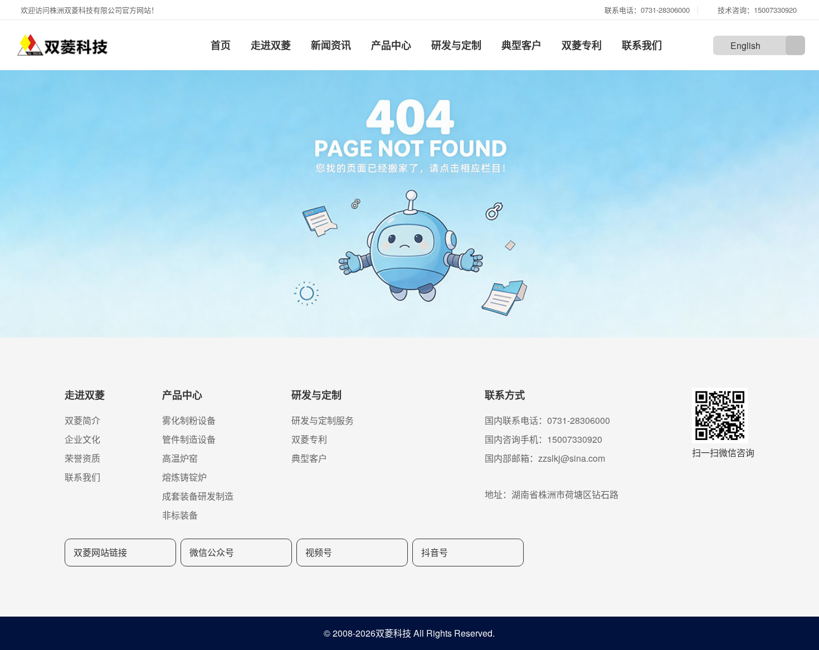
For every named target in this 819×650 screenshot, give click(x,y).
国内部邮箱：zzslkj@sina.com (545, 458)
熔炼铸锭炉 (184, 477)
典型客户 (521, 45)
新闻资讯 (331, 45)
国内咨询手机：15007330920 (543, 439)
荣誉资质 (82, 458)
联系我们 (642, 45)
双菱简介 (82, 420)
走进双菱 (271, 45)
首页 (221, 45)
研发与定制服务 (322, 420)
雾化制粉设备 (189, 420)
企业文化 (82, 439)
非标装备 (180, 515)
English (745, 45)
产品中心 (391, 45)
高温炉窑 (180, 458)
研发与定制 (456, 45)
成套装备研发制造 (197, 496)
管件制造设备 (189, 439)
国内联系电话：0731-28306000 (547, 420)
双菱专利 (582, 45)
